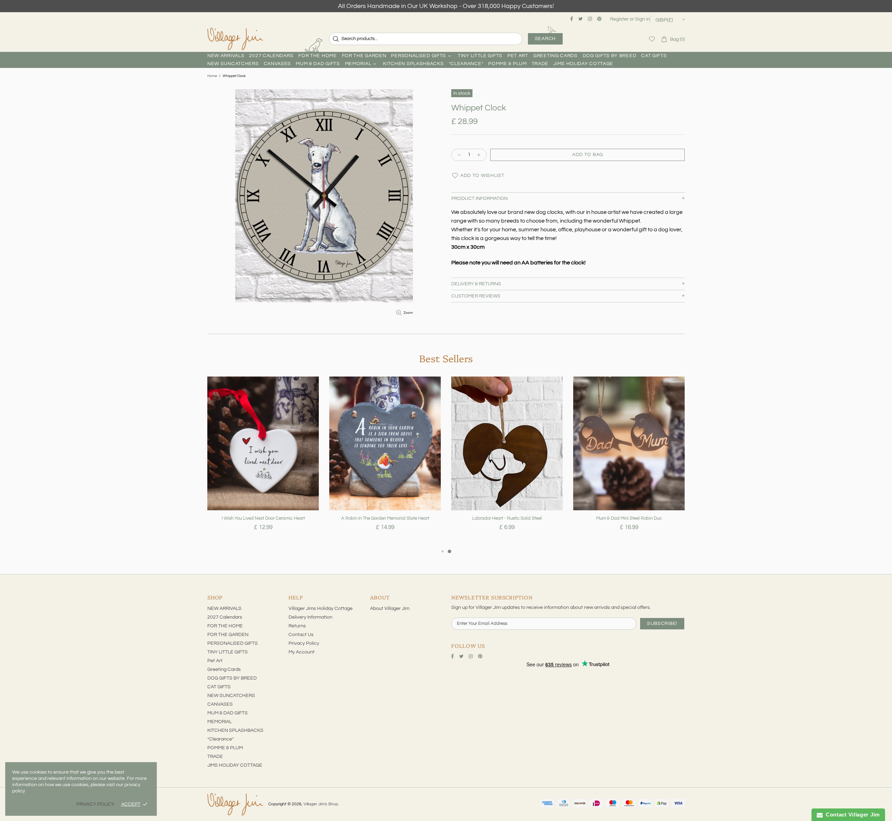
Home (212, 76)
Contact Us (301, 634)
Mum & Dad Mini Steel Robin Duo (629, 518)
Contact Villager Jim (851, 815)
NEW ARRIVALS (224, 608)
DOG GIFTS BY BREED (232, 678)
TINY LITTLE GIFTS (227, 652)
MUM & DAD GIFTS (227, 713)
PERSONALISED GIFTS (232, 643)
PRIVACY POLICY (95, 804)
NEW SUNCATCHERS (231, 695)
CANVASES (220, 704)
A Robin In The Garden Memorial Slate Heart (385, 518)
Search (545, 38)
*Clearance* (220, 739)
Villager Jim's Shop (235, 39)
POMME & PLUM (225, 747)
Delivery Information (310, 617)
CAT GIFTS (219, 686)
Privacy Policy (304, 643)
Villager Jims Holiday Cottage (321, 608)
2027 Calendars (224, 617)
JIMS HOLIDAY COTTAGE (234, 765)
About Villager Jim (389, 608)
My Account (302, 652)
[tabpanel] (263, 462)
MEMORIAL (219, 721)
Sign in (642, 19)
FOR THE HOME (225, 626)
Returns (297, 626)
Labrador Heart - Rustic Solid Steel (507, 518)
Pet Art (215, 660)
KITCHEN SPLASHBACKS (235, 730)
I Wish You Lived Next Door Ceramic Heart (263, 518)
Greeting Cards (224, 669)
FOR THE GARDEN (227, 634)
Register (619, 19)
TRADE (215, 756)
